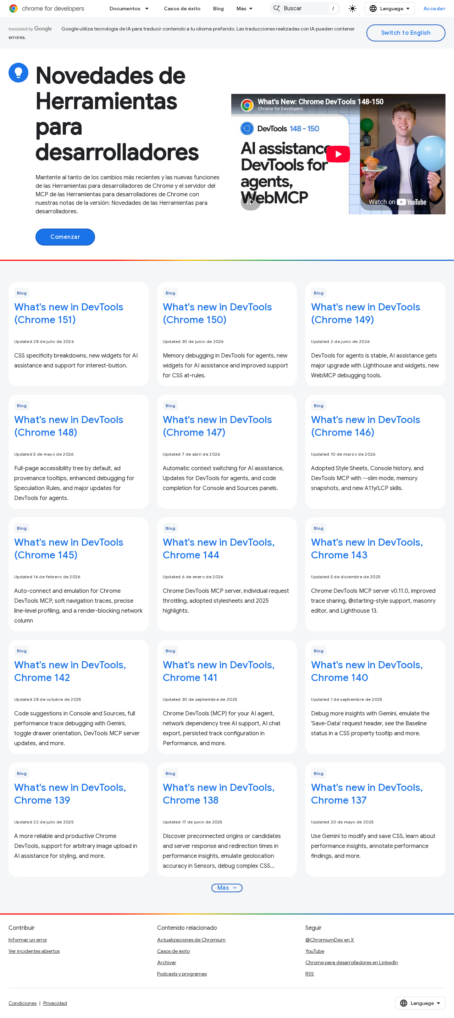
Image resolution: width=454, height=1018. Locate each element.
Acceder (434, 8)
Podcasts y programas (182, 974)
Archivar (166, 962)
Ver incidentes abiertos (34, 951)
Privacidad (55, 1003)
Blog (218, 8)
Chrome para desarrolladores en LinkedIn (351, 962)
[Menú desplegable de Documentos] (148, 8)
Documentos (125, 8)
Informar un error (28, 940)
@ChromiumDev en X (329, 940)
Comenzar (65, 237)
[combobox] (305, 8)
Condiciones (23, 1003)
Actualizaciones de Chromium (191, 940)
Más (242, 8)
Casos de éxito (182, 8)
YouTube (314, 951)
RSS (309, 974)
